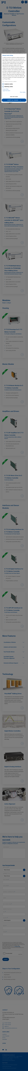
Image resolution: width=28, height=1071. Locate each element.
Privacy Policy (5, 89)
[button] (14, 100)
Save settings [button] (14, 96)
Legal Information (6, 90)
